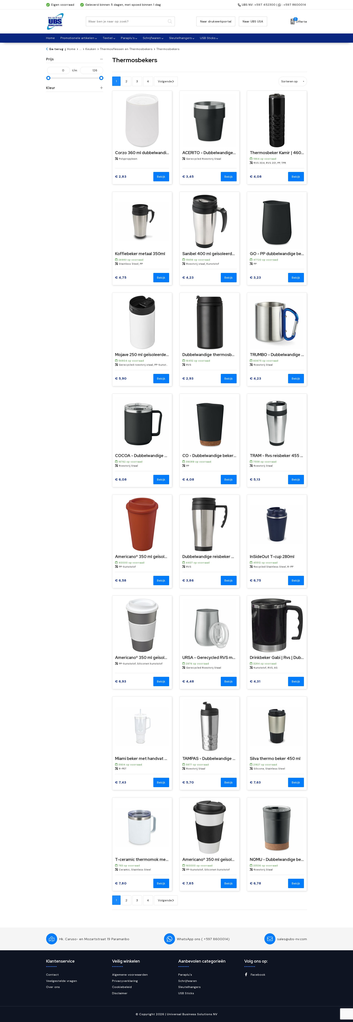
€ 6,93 (120, 681)
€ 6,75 (255, 580)
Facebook (257, 975)
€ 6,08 (121, 479)
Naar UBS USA (253, 21)
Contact (52, 975)
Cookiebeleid (122, 987)
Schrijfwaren (152, 38)
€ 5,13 (255, 479)
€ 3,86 (188, 580)
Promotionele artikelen (77, 38)
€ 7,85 (188, 883)
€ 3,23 (255, 278)
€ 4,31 (255, 681)
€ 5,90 (121, 378)
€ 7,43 (120, 782)
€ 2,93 (188, 378)
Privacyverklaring (125, 981)
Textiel (108, 38)
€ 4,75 (120, 278)
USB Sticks (207, 38)
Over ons (53, 987)
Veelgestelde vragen (61, 981)
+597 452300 (265, 5)
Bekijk (161, 177)
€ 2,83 (120, 177)
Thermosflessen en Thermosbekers (126, 49)
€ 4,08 (256, 177)
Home (71, 49)
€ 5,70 (188, 782)
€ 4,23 (188, 278)
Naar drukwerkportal (215, 21)
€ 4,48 (188, 681)
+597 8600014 (295, 5)
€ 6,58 (120, 580)
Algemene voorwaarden (130, 975)
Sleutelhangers (180, 38)
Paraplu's (128, 38)
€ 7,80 (121, 883)
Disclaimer (120, 993)
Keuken (90, 49)
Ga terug (56, 49)
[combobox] (126, 21)
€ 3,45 (188, 177)
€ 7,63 (255, 782)
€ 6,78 (255, 883)
